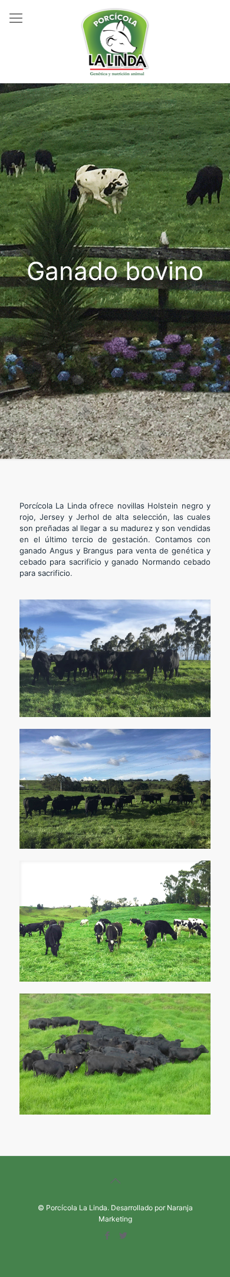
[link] (115, 658)
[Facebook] (107, 1235)
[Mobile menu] (16, 18)
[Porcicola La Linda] (115, 41)
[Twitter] (123, 1235)
